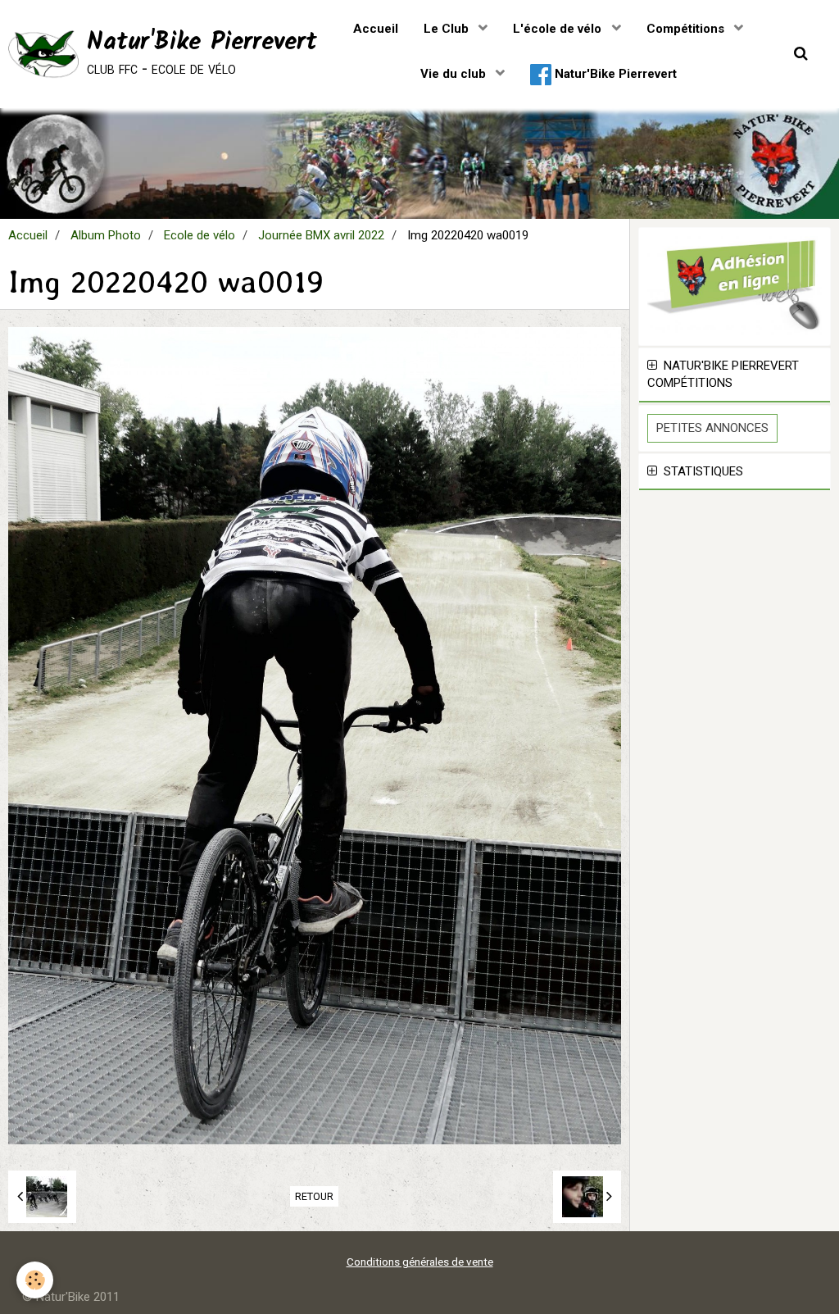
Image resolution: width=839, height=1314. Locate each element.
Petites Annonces (712, 428)
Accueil (375, 28)
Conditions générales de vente (420, 1261)
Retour (314, 1196)
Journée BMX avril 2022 (321, 235)
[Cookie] (34, 1280)
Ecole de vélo (199, 235)
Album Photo (105, 235)
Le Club (448, 28)
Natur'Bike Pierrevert (614, 73)
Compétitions (687, 28)
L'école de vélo (559, 28)
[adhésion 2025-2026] (734, 285)
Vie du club (454, 73)
